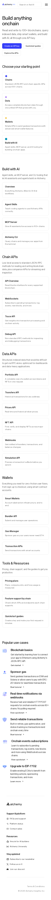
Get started (16, 665)
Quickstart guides (33, 46)
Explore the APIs (11, 53)
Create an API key (11, 46)
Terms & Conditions (35, 886)
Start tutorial (15, 687)
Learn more (15, 781)
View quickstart (17, 713)
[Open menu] (46, 4)
